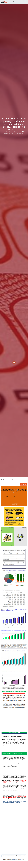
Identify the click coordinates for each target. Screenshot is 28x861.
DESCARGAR (23, 484)
